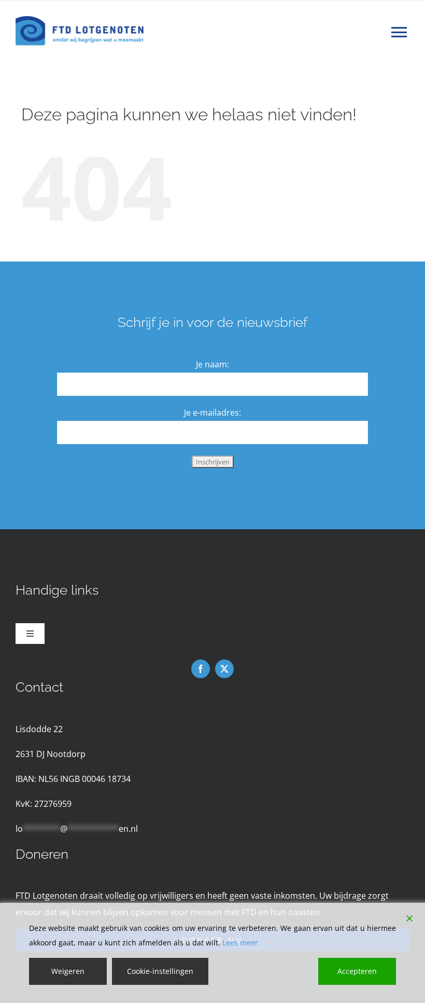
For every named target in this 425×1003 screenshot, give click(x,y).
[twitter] (224, 668)
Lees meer (240, 942)
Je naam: (212, 364)
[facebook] (200, 668)
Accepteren (357, 971)
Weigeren (67, 971)
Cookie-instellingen (160, 971)
